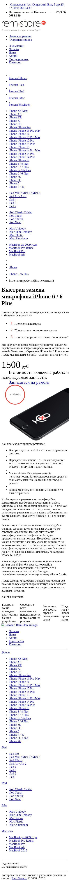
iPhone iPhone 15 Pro (21, 140)
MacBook (7, 831)
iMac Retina (16, 818)
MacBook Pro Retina (21, 247)
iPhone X (14, 120)
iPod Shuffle (16, 219)
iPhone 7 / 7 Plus (19, 166)
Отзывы (14, 49)
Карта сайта (16, 641)
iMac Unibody (17, 228)
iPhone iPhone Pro (20, 127)
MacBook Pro (17, 251)
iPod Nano (15, 222)
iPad (4, 747)
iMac (4, 805)
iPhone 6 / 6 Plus (19, 173)
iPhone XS (15, 114)
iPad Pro (14, 753)
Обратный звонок (21, 39)
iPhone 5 (14, 183)
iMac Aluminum (18, 238)
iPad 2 (12, 206)
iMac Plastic (16, 235)
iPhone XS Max (18, 110)
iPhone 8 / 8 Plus (19, 163)
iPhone (5, 652)
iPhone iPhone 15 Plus (22, 143)
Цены (12, 52)
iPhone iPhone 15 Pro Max (24, 137)
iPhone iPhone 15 (19, 147)
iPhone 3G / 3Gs (18, 737)
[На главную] (23, 30)
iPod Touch (15, 215)
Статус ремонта (19, 59)
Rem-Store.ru (19, 878)
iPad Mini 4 (15, 760)
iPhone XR (15, 117)
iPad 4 (12, 199)
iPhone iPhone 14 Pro (21, 153)
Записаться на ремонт (29, 382)
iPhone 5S (15, 176)
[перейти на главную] (19, 625)
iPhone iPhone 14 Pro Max (24, 150)
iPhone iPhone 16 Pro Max (24, 130)
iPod (4, 783)
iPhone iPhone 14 (19, 160)
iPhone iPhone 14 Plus (22, 157)
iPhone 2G (15, 741)
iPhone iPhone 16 (19, 133)
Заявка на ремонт (20, 36)
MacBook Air (17, 254)
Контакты (15, 62)
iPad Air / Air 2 (17, 196)
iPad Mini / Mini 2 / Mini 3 (24, 192)
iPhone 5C (15, 180)
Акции (13, 55)
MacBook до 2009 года (23, 244)
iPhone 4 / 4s (16, 186)
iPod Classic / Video (20, 212)
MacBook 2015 (18, 850)
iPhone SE (15, 124)
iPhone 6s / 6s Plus (20, 170)
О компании (16, 45)
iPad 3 (12, 202)
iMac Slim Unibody (20, 231)
